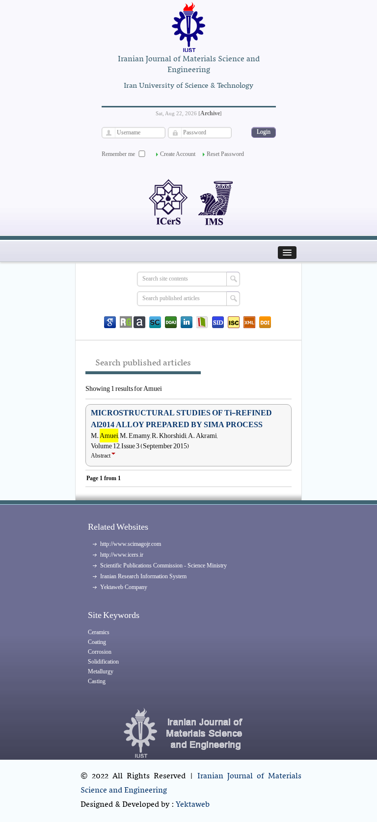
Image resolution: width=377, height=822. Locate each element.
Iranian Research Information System (143, 576)
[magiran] (202, 322)
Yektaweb (193, 805)
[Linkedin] (186, 322)
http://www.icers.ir (121, 554)
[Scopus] (155, 322)
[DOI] (265, 322)
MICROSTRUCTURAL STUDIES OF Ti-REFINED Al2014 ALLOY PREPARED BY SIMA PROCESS (181, 419)
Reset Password (225, 154)
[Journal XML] (249, 322)
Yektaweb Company (123, 587)
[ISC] (234, 322)
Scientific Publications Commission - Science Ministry (163, 565)
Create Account (177, 154)
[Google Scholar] (110, 322)
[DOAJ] (171, 322)
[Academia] (139, 322)
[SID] (218, 322)
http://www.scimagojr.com (130, 543)
